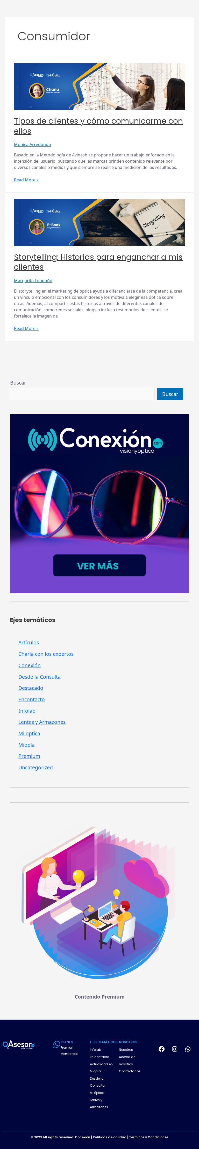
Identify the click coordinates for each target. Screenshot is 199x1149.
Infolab (26, 710)
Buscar (18, 382)
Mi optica (29, 733)
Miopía (26, 744)
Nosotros (126, 1049)
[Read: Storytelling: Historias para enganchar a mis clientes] (99, 222)
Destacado (30, 687)
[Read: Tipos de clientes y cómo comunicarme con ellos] (99, 86)
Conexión (29, 665)
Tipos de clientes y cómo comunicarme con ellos (98, 126)
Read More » (26, 180)
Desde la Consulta (39, 676)
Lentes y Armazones (42, 721)
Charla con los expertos (46, 653)
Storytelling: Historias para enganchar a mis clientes (98, 262)
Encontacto (31, 699)
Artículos (28, 642)
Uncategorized (35, 767)
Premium (29, 756)
